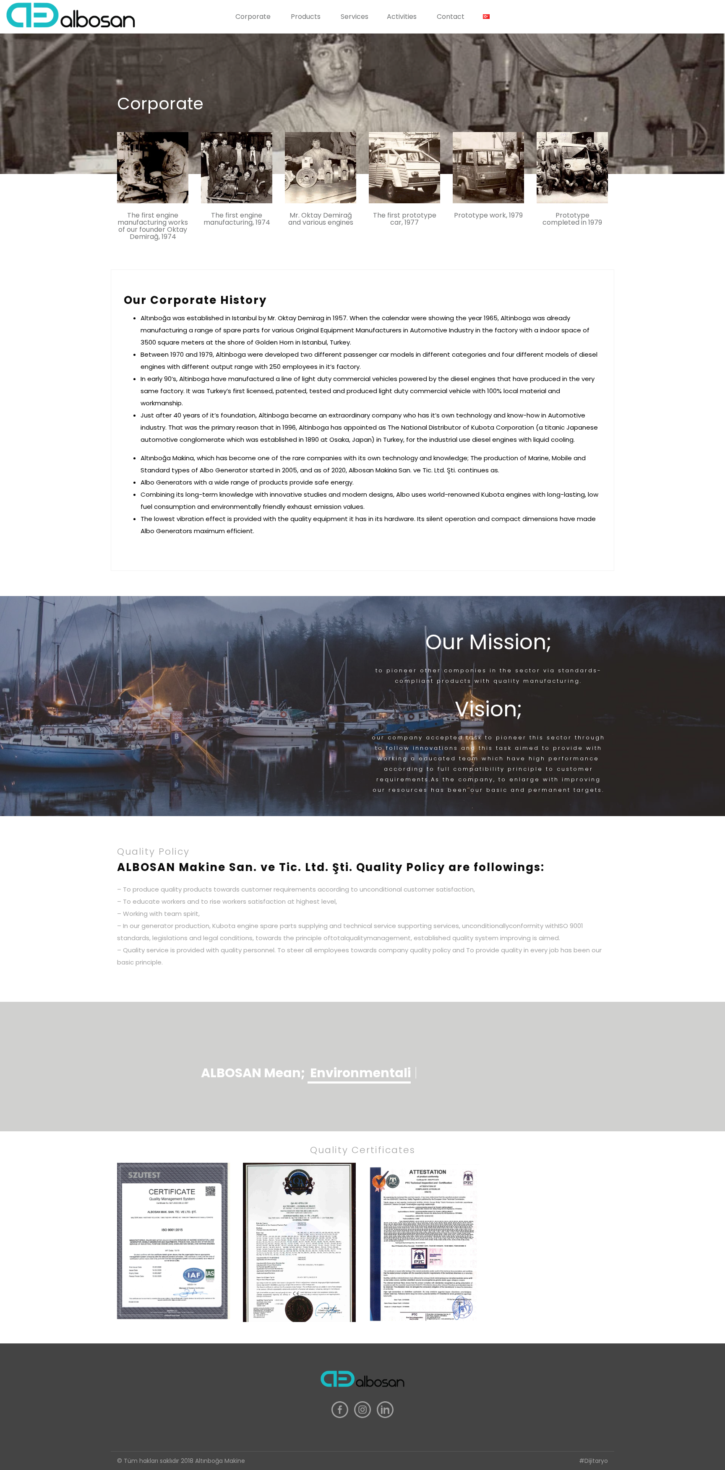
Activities (402, 16)
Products (306, 16)
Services (354, 16)
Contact (450, 16)
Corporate (253, 16)
